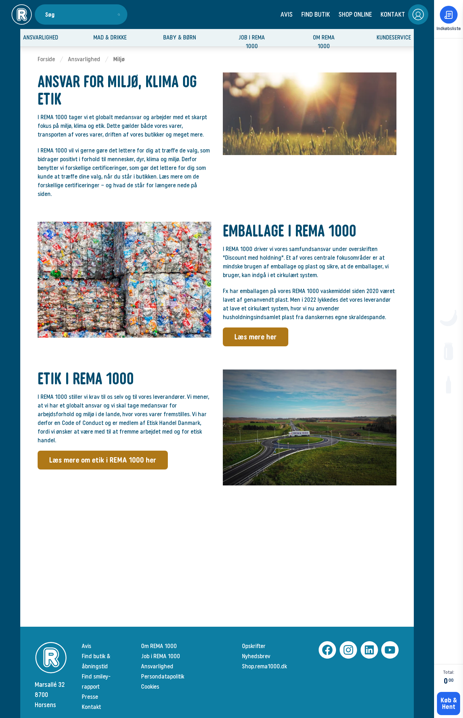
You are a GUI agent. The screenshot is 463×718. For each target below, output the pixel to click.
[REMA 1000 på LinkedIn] (368, 650)
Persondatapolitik (162, 676)
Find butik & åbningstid (96, 661)
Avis (286, 14)
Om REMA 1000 (159, 646)
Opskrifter (254, 646)
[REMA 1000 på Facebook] (326, 650)
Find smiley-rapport (96, 681)
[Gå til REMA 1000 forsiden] (22, 14)
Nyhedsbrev (256, 656)
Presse (90, 696)
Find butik (315, 14)
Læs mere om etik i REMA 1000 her (102, 460)
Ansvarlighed (84, 59)
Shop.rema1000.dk (264, 666)
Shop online (355, 14)
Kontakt (393, 14)
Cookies (150, 686)
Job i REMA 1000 (160, 656)
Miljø (119, 59)
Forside (46, 59)
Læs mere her (255, 337)
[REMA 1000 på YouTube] (388, 650)
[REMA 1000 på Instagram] (347, 650)
